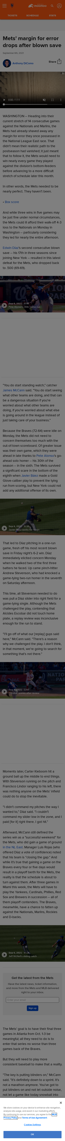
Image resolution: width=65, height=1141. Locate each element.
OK (32, 1134)
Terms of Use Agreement (34, 1117)
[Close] (61, 1103)
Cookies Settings (32, 1124)
